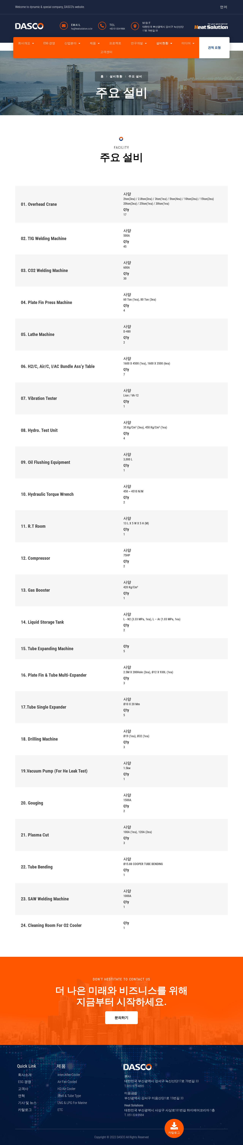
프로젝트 (115, 43)
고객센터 (106, 52)
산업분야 (70, 43)
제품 (93, 43)
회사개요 (24, 43)
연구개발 (137, 43)
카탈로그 (174, 1132)
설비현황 (162, 43)
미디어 (186, 43)
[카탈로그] (174, 1125)
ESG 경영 (49, 43)
